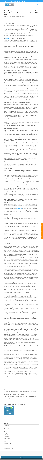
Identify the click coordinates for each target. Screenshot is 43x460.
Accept (21, 457)
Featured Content (7, 443)
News (17, 16)
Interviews (7, 436)
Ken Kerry (7, 16)
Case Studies (7, 434)
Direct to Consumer (21, 16)
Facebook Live (7, 438)
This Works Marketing (8, 431)
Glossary (5, 446)
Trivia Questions (7, 445)
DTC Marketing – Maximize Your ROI (11, 398)
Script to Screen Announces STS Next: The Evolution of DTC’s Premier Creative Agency (20, 396)
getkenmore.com (19, 208)
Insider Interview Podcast (8, 448)
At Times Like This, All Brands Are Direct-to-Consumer (14, 394)
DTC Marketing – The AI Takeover (10, 399)
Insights (6, 433)
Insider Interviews (7, 441)
